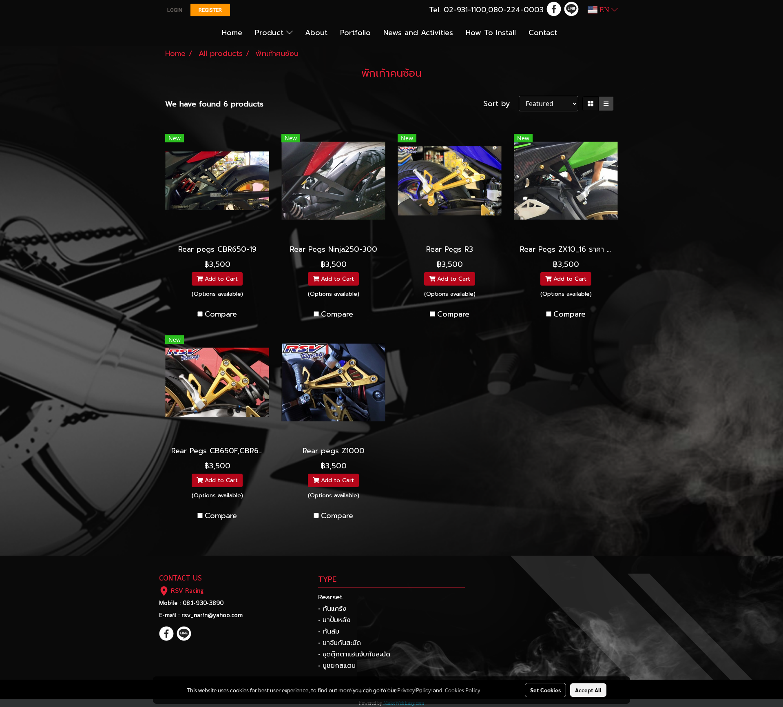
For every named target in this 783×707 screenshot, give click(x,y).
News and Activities (418, 32)
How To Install (491, 32)
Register (210, 10)
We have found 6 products (214, 104)
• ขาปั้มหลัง (334, 620)
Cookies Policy (462, 690)
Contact (543, 32)
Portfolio (355, 32)
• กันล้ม (328, 631)
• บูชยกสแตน (337, 666)
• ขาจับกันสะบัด (339, 643)
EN (604, 10)
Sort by (501, 103)
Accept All (588, 690)
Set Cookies (545, 690)
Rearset (330, 597)
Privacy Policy (414, 690)
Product (270, 32)
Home (232, 32)
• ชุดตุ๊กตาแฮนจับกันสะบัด (354, 654)
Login (174, 10)
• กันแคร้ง (332, 609)
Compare (221, 314)
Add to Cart (220, 279)
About (316, 32)
